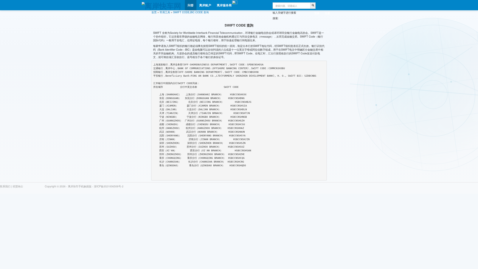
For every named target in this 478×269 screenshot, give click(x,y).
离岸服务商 (224, 5)
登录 (316, 13)
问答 (191, 5)
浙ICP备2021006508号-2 (108, 186)
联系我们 (5, 186)
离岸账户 (205, 5)
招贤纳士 (18, 186)
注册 (327, 13)
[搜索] (313, 5)
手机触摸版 (84, 186)
